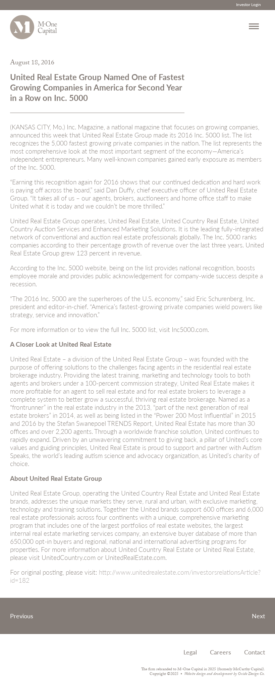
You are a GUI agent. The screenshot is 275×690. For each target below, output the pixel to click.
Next (258, 616)
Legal (190, 652)
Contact (254, 652)
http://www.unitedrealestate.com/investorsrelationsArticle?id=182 (135, 576)
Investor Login (248, 4)
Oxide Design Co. (251, 674)
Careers (220, 652)
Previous (21, 616)
